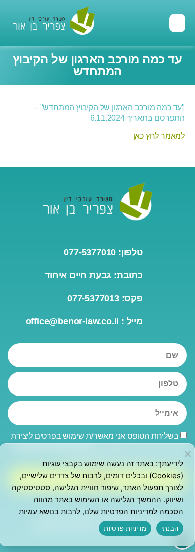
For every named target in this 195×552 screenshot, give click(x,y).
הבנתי (170, 528)
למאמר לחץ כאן (159, 136)
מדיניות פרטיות (125, 528)
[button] (177, 23)
